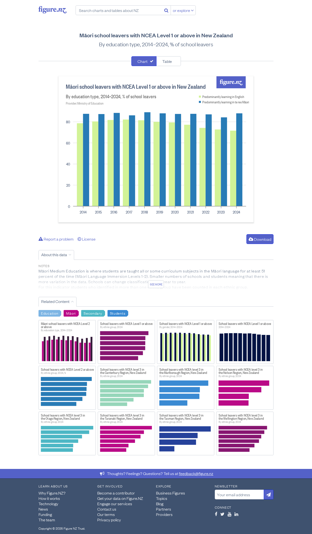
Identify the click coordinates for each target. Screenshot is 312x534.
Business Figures (170, 492)
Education (49, 313)
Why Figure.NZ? (52, 492)
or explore (182, 10)
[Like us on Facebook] (216, 514)
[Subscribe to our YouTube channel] (229, 514)
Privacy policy (109, 519)
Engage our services (114, 503)
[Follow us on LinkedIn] (236, 514)
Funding (45, 514)
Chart (142, 61)
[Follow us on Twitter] (222, 514)
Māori (71, 313)
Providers (164, 514)
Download (262, 239)
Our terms (106, 514)
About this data (54, 254)
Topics (161, 498)
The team (47, 519)
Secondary (93, 313)
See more (156, 284)
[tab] (143, 61)
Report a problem (58, 239)
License (88, 239)
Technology (48, 503)
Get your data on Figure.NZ (120, 498)
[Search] (166, 10)
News (43, 509)
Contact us (106, 509)
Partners (163, 509)
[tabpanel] (156, 149)
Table (167, 61)
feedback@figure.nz (196, 473)
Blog (159, 503)
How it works (49, 498)
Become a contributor (116, 492)
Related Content (55, 301)
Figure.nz (53, 9)
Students (118, 313)
